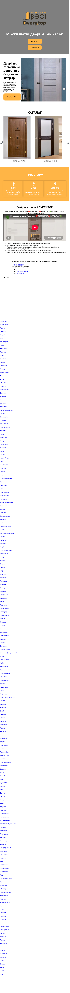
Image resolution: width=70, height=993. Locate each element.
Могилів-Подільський (7, 533)
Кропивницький (5, 892)
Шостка (2, 796)
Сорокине (3, 646)
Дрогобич (3, 776)
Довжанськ (4, 766)
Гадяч (2, 345)
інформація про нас (11, 97)
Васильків (3, 598)
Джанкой (3, 619)
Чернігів (3, 916)
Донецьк (3, 957)
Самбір (2, 567)
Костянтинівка (5, 820)
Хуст (1, 475)
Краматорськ (4, 868)
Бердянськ (3, 851)
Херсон (2, 923)
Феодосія (3, 769)
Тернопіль (3, 882)
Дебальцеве (4, 495)
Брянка (2, 683)
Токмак (2, 564)
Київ (1, 974)
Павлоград (3, 841)
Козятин (3, 430)
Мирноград (4, 687)
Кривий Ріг (3, 950)
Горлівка (3, 906)
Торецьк (3, 622)
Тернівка (3, 482)
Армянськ (3, 376)
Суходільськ (4, 366)
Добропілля (4, 554)
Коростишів (4, 424)
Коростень (3, 738)
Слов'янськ (4, 854)
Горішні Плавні (5, 649)
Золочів (2, 362)
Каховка (3, 591)
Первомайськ (4, 615)
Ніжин (2, 772)
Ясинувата (3, 581)
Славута (2, 536)
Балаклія (3, 519)
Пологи (2, 328)
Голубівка (3, 547)
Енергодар (3, 694)
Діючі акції (35, 47)
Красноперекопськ (6, 502)
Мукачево (3, 783)
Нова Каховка (4, 660)
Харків (2, 967)
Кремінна (3, 396)
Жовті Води (4, 666)
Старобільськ (4, 335)
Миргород (3, 612)
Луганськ (3, 940)
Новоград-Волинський (7, 697)
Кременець (4, 321)
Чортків (2, 472)
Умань (2, 803)
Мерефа (3, 403)
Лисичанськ (4, 834)
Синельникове (5, 516)
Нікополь (3, 858)
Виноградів (4, 417)
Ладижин (3, 331)
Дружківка (3, 725)
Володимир (4, 595)
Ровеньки (3, 670)
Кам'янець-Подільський (8, 824)
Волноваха (3, 400)
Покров (2, 625)
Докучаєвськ (4, 389)
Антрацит (3, 714)
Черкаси (3, 913)
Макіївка (3, 936)
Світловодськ (4, 636)
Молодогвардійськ (6, 410)
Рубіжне (3, 731)
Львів (2, 971)
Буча (1, 461)
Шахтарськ (3, 704)
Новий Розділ (4, 458)
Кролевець (4, 407)
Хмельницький (5, 902)
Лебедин (3, 468)
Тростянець (4, 359)
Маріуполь (3, 943)
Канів (2, 434)
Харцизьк (3, 721)
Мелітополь (4, 865)
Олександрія (4, 813)
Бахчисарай (4, 444)
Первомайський (5, 526)
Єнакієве (3, 827)
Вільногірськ (4, 372)
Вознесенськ (4, 608)
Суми (2, 909)
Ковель (2, 735)
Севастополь (4, 926)
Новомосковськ (5, 762)
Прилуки (3, 728)
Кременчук (4, 885)
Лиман (2, 454)
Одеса (2, 960)
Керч (1, 861)
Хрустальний (4, 817)
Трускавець (4, 506)
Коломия (3, 707)
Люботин (3, 386)
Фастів (2, 656)
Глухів (2, 557)
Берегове (3, 437)
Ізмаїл (2, 789)
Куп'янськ (3, 523)
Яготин (2, 369)
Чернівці (3, 889)
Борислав (3, 584)
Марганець (3, 632)
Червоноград (4, 755)
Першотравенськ (6, 478)
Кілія (1, 338)
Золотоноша (4, 465)
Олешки (3, 383)
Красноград (4, 342)
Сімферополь (4, 930)
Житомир (3, 899)
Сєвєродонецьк (5, 848)
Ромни (2, 642)
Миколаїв (3, 947)
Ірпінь (2, 601)
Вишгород (3, 348)
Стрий (2, 711)
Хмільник (3, 448)
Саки (1, 489)
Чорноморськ (4, 680)
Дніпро (2, 964)
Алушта (2, 509)
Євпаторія (3, 831)
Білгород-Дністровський (8, 653)
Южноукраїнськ (5, 588)
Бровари (3, 793)
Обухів (2, 530)
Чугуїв (2, 571)
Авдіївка (3, 574)
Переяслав (3, 513)
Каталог (35, 41)
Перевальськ (4, 492)
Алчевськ (3, 844)
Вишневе (3, 543)
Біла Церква (4, 872)
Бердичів (3, 800)
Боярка (2, 560)
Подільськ (3, 605)
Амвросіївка (4, 325)
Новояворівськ (5, 427)
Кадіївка (3, 807)
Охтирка (3, 639)
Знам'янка (3, 485)
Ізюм (2, 690)
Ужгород (3, 837)
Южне (2, 379)
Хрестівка (3, 499)
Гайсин (2, 413)
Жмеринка (3, 578)
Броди (2, 355)
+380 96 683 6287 (17, 265)
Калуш (2, 742)
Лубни (2, 663)
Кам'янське (4, 895)
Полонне (3, 352)
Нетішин (3, 540)
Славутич (3, 393)
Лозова (2, 718)
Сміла (2, 748)
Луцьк (2, 875)
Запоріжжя (3, 954)
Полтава (3, 919)
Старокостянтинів (6, 550)
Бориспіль (3, 677)
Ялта (1, 779)
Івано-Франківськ (6, 878)
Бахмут (2, 786)
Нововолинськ (5, 673)
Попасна (3, 420)
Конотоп (3, 810)
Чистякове (3, 759)
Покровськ (4, 745)
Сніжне (2, 701)
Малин (2, 451)
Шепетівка (3, 629)
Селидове (3, 441)
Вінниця (2, 933)
